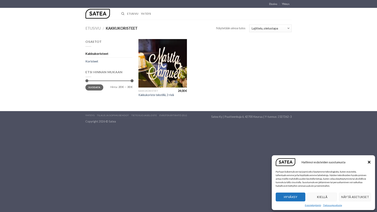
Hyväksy (290, 197)
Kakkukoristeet (96, 53)
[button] (369, 162)
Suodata (94, 87)
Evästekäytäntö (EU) (173, 115)
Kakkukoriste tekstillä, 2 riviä (156, 95)
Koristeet (91, 61)
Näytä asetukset (355, 197)
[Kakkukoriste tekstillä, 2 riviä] (162, 63)
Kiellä (322, 197)
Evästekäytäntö (313, 205)
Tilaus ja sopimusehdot (113, 115)
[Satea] (100, 14)
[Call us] (293, 5)
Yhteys (285, 3)
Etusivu (273, 3)
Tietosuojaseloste (332, 205)
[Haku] (122, 13)
